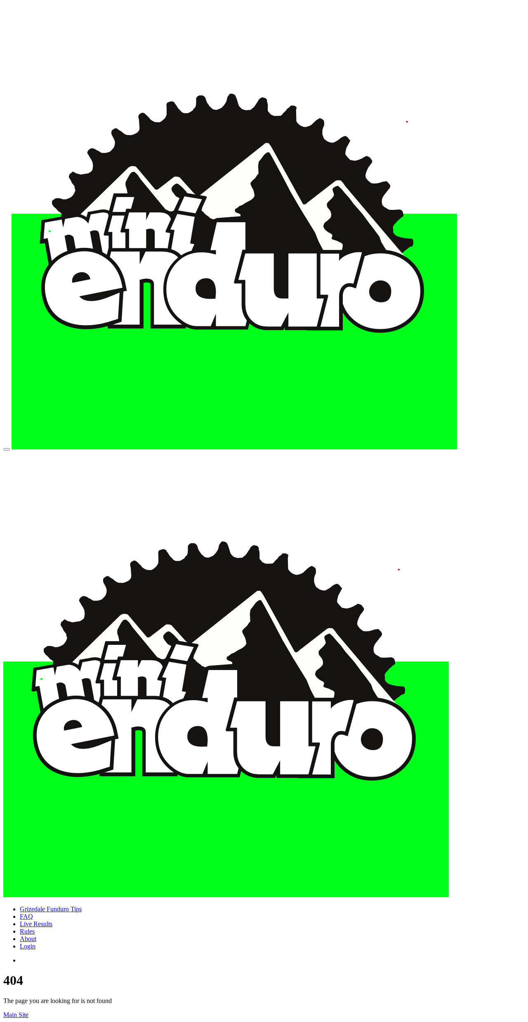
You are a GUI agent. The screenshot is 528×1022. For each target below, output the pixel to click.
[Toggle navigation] (6, 449)
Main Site (15, 1014)
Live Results (36, 923)
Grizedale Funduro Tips (51, 909)
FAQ (26, 916)
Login (27, 946)
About (28, 938)
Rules (27, 931)
